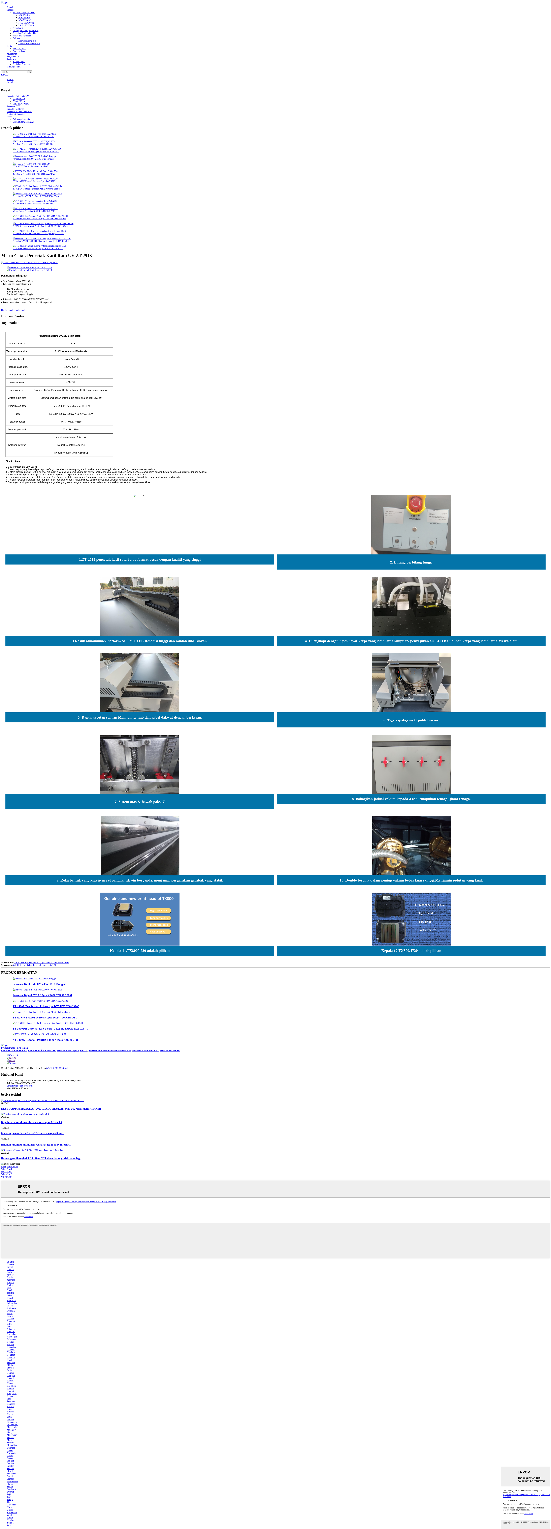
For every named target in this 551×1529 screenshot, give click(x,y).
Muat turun (12, 54)
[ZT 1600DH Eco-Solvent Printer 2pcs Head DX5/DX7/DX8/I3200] (48, 1023)
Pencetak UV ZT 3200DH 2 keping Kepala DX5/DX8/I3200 (41, 241)
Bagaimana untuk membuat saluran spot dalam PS (31, 1122)
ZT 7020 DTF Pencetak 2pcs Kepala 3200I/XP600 (36, 151)
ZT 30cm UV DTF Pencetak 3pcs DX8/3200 (33, 136)
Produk (10, 10)
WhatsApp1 (6, 1169)
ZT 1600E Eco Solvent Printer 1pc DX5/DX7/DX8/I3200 (39, 218)
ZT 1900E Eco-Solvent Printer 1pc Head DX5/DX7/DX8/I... (40, 226)
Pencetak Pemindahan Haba (25, 33)
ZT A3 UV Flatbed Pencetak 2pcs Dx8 (30, 166)
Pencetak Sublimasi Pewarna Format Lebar (110, 1050)
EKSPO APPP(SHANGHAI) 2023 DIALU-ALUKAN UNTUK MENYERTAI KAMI (51, 1108)
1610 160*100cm (26, 23)
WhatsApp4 (6, 1177)
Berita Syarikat (19, 48)
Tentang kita (12, 59)
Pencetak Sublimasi (16, 109)
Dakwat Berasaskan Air (29, 43)
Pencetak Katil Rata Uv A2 (145, 1050)
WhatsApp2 (6, 1171)
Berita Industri (19, 51)
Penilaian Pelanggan (22, 64)
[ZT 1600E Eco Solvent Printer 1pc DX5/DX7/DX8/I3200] (40, 1001)
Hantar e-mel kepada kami (13, 310)
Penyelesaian (13, 56)
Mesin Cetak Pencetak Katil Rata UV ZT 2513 (34, 211)
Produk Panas (8, 1048)
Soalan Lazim (19, 61)
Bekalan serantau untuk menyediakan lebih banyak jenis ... (36, 1144)
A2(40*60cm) (24, 17)
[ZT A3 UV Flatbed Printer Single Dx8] (34, 978)
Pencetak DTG (19, 28)
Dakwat (16, 38)
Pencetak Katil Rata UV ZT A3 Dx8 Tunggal (33, 159)
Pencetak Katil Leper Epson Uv (72, 1050)
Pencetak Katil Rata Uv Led (42, 1050)
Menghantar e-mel (9, 1166)
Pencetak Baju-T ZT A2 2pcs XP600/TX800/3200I (36, 196)
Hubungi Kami (14, 66)
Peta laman (22, 1048)
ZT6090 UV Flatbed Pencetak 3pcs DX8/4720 (34, 174)
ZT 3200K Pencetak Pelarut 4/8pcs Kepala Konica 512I (38, 248)
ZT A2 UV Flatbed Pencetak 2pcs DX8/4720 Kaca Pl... (45, 1017)
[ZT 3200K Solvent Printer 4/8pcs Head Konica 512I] (39, 1034)
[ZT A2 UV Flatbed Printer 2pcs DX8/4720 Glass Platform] (41, 1012)
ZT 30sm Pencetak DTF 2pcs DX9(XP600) (33, 144)
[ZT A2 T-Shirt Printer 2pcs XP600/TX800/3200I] (37, 989)
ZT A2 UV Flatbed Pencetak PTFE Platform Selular (36, 188)
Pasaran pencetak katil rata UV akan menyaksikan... (32, 1133)
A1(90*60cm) (24, 15)
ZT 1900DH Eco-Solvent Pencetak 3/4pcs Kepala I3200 (38, 233)
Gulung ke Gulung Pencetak (25, 30)
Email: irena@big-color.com (19, 1086)
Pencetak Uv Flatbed (170, 1050)
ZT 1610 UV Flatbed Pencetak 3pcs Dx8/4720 (34, 181)
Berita (9, 46)
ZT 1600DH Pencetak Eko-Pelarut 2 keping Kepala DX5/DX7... (50, 1028)
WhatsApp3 (6, 1174)
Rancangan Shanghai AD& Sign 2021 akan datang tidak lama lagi (40, 1158)
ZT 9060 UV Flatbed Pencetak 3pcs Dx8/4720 (34, 203)
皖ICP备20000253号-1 (57, 1068)
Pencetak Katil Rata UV (24, 12)
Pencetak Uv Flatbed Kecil (14, 1050)
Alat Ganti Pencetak (22, 35)
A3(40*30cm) (24, 20)
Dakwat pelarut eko (27, 41)
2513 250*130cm (26, 25)
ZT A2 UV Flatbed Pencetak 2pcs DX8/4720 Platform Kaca (41, 962)
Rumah (10, 7)
